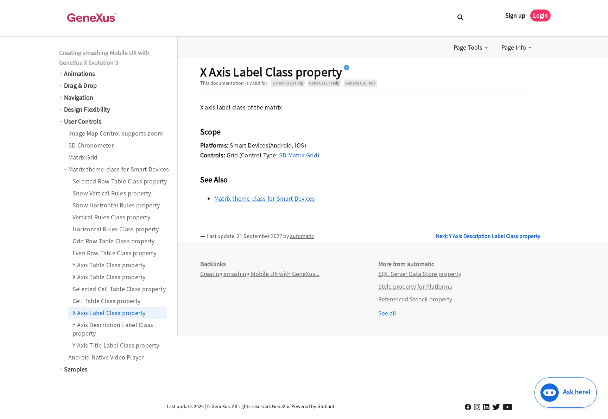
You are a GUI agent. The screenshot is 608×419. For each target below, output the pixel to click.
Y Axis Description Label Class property (112, 329)
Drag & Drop (80, 85)
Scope (210, 132)
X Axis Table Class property (108, 277)
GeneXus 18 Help (288, 83)
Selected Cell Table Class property (119, 289)
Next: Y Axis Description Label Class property (488, 235)
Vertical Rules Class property (111, 217)
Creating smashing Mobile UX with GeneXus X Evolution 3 (104, 58)
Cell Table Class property (106, 301)
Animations (79, 73)
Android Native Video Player (106, 357)
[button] (471, 47)
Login (540, 15)
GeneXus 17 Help (324, 83)
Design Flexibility (87, 109)
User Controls (83, 121)
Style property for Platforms (415, 286)
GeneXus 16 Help (360, 83)
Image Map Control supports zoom (115, 133)
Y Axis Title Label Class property (115, 345)
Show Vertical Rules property (111, 193)
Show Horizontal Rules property (116, 205)
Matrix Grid (82, 157)
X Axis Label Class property (108, 313)
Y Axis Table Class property (108, 265)
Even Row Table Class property (114, 253)
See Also (214, 180)
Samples (76, 369)
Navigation (78, 97)
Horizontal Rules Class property (115, 229)
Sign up (515, 15)
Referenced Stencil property (415, 299)
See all (387, 313)
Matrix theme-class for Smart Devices (118, 169)
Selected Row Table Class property (119, 181)
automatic (302, 235)
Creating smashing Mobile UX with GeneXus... (259, 274)
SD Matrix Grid (298, 155)
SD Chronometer (91, 145)
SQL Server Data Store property (419, 274)
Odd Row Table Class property (113, 241)
